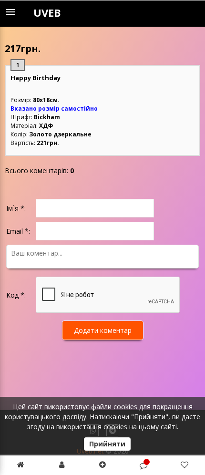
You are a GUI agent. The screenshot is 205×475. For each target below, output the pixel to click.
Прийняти (107, 443)
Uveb (47, 12)
